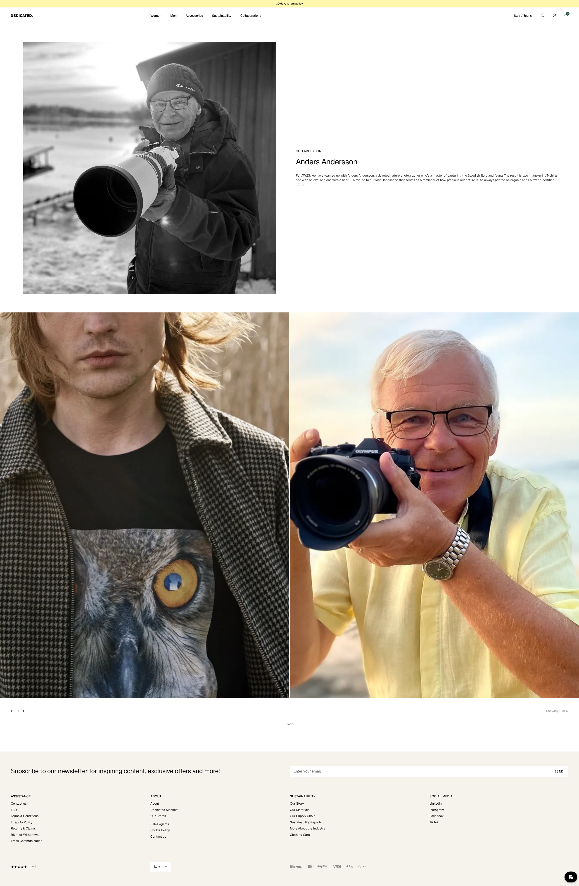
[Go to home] (80, 15)
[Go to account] (555, 15)
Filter (19, 711)
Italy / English (523, 15)
